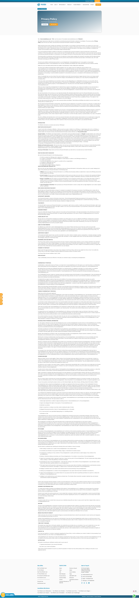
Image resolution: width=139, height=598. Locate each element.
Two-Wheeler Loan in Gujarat (43, 592)
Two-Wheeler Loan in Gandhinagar (73, 592)
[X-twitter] (86, 583)
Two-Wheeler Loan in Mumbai (59, 591)
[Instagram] (84, 583)
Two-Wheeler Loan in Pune (71, 591)
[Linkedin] (89, 583)
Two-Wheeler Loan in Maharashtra (44, 591)
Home (39, 8)
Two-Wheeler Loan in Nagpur (84, 591)
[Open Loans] (57, 4)
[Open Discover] (71, 4)
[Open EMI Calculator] (65, 4)
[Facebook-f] (82, 583)
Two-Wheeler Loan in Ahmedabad (57, 592)
